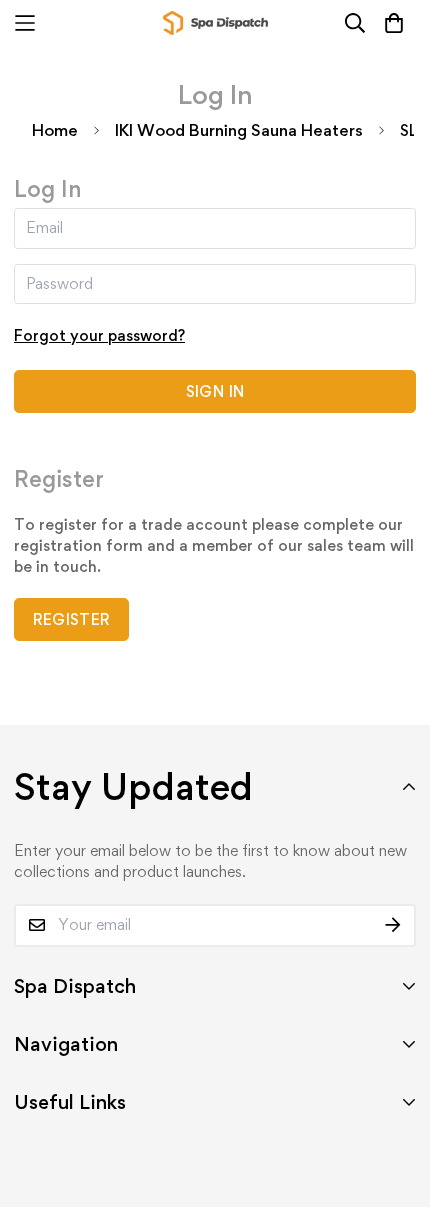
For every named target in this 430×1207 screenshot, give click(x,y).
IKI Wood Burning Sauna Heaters (239, 130)
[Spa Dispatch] (215, 23)
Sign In (215, 391)
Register (72, 619)
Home (55, 130)
